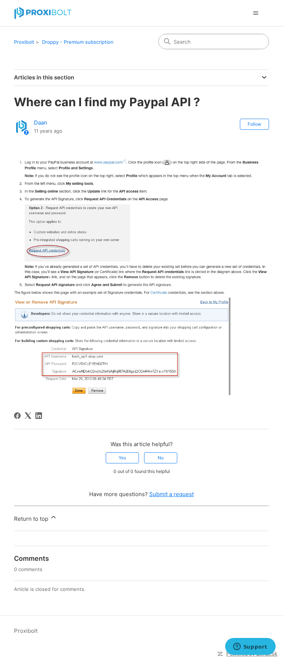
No (161, 457)
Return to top (32, 518)
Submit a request (171, 494)
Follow (254, 124)
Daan (40, 122)
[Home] (43, 13)
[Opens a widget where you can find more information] (250, 647)
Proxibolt (24, 42)
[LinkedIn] (38, 415)
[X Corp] (28, 415)
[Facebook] (17, 415)
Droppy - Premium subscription (77, 42)
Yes (122, 457)
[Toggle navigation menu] (256, 13)
